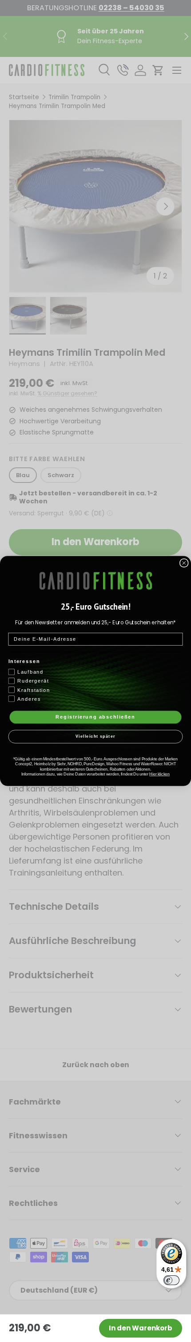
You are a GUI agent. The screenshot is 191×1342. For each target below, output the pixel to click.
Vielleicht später (95, 737)
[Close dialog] (184, 563)
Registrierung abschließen (95, 716)
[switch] (171, 1280)
